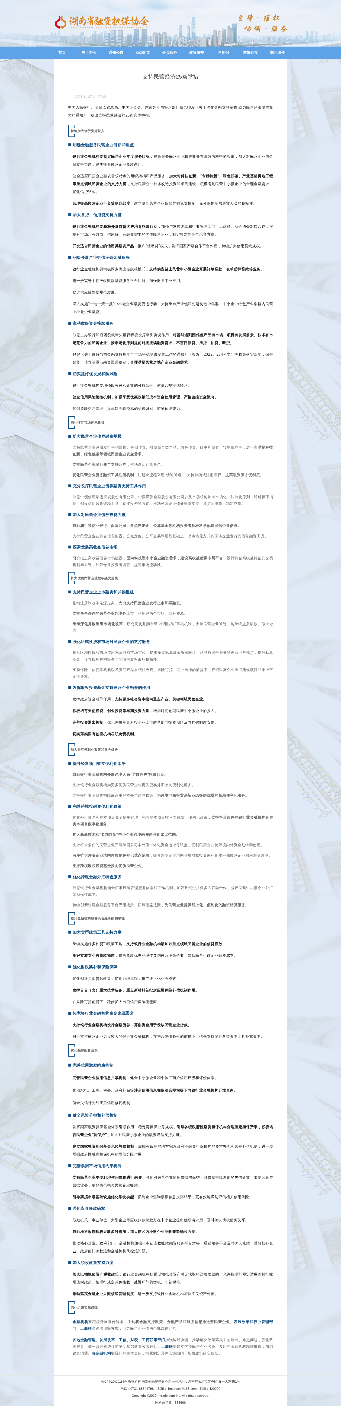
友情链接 (250, 52)
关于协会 (89, 52)
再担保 (223, 52)
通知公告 (116, 52)
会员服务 (169, 52)
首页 (62, 52)
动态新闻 (142, 52)
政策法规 (196, 52)
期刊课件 (277, 52)
